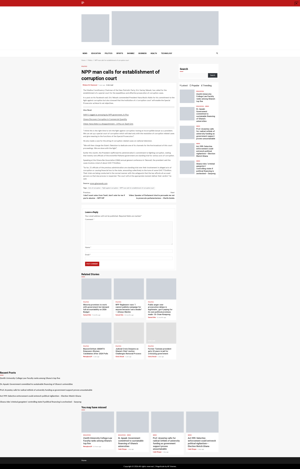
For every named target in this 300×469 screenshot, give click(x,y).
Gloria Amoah (120, 356)
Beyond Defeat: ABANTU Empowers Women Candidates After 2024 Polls (96, 333)
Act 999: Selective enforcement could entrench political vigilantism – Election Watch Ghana (187, 150)
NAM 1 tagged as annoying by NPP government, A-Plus (106, 115)
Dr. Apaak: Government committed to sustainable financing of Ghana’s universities (187, 113)
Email (88, 255)
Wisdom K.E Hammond (90, 85)
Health (154, 53)
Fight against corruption (110, 188)
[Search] (217, 53)
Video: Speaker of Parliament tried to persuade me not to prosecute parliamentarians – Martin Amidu (151, 195)
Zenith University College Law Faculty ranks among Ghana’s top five (187, 96)
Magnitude (160, 466)
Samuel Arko (87, 315)
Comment (89, 219)
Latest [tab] (184, 85)
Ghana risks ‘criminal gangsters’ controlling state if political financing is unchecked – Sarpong (187, 167)
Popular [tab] (195, 85)
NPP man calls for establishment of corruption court (137, 188)
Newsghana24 (87, 356)
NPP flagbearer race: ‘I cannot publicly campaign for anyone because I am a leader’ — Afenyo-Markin (129, 289)
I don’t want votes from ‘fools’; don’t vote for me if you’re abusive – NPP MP (104, 195)
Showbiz (130, 53)
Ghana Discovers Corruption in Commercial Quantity (105, 119)
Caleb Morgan (122, 449)
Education (96, 53)
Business (142, 53)
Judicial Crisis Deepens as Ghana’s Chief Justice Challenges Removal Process (129, 333)
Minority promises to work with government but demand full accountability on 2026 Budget (96, 289)
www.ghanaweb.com (98, 183)
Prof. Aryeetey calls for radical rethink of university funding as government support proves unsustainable (187, 132)
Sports (119, 53)
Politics (108, 53)
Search (184, 69)
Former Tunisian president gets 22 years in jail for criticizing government (161, 333)
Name (88, 247)
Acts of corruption (94, 188)
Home (83, 460)
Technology (166, 53)
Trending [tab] (207, 85)
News (85, 53)
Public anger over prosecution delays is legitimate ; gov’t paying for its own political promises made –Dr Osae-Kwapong (161, 289)
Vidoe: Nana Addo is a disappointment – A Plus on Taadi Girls (108, 124)
